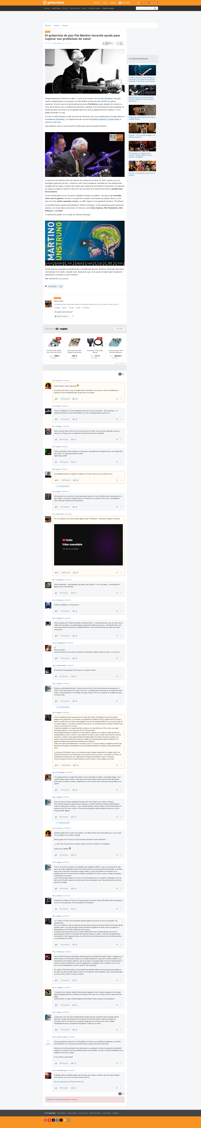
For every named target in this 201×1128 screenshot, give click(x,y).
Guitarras (47, 8)
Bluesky (64, 307)
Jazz (60, 286)
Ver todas (119, 329)
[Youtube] (49, 1120)
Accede (145, 3)
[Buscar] (155, 8)
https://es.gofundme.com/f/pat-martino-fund (69, 1082)
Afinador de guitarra (94, 8)
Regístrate (153, 3)
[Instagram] (45, 1120)
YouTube (71, 307)
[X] (61, 1120)
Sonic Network (61, 1113)
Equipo (113, 3)
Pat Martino (63, 279)
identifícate (59, 1099)
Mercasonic (126, 3)
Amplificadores (56, 8)
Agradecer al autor (62, 316)
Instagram (57, 307)
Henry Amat (57, 43)
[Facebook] (57, 1120)
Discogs (78, 307)
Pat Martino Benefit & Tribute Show (104, 119)
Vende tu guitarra (72, 1113)
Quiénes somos (83, 1113)
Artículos (96, 3)
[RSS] (65, 1120)
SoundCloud (86, 307)
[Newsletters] (68, 1120)
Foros (105, 3)
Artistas (84, 8)
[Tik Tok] (53, 1120)
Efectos (65, 8)
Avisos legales (107, 1113)
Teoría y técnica (75, 8)
